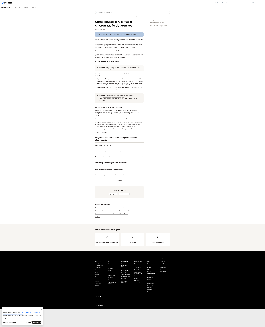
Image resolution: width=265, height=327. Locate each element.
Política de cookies (138, 269)
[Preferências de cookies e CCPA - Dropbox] (22, 316)
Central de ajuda (219, 2)
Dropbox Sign (111, 275)
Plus (109, 261)
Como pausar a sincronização (157, 20)
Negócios (110, 266)
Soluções (97, 272)
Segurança (97, 274)
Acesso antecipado (99, 276)
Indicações (149, 279)
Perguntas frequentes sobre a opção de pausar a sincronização (158, 26)
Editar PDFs (124, 278)
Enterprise (110, 268)
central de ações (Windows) (120, 79)
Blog (148, 261)
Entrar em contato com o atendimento (255, 2)
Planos (109, 279)
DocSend (110, 273)
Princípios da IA (138, 275)
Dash (109, 270)
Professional (111, 263)
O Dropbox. (14, 7)
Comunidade (229, 2)
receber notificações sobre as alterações (113, 97)
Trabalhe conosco (164, 263)
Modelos (97, 281)
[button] (97, 12)
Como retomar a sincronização (157, 22)
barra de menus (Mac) (136, 79)
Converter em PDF (125, 285)
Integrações (98, 267)
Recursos (97, 269)
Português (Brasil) (99, 305)
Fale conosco (137, 263)
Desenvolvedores (151, 273)
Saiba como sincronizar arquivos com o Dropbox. (107, 50)
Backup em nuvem (125, 276)
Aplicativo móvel (99, 265)
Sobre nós (162, 261)
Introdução (33, 7)
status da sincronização (132, 81)
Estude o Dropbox (239, 2)
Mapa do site (137, 278)
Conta (20, 7)
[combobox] (132, 12)
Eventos (149, 263)
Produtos (26, 7)
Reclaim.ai (110, 277)
